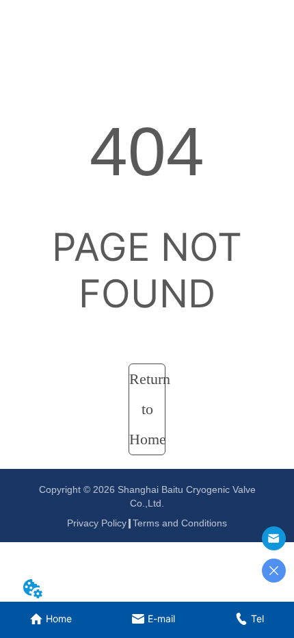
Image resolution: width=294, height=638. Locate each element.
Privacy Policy (96, 523)
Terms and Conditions (180, 523)
